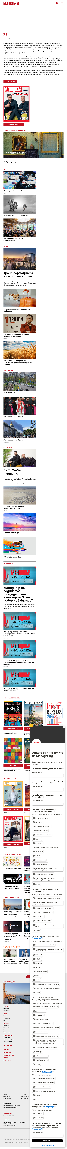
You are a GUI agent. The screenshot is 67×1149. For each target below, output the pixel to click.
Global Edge (8, 371)
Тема (5, 169)
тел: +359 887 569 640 (9, 1125)
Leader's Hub (8, 563)
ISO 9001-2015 (25, 1096)
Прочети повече (10, 81)
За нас (5, 1094)
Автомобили (6, 941)
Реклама (23, 1094)
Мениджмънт (8, 1035)
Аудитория (6, 1096)
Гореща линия (8, 1055)
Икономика (6, 1032)
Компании (6, 1027)
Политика (6, 1008)
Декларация (24, 1098)
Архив (5, 1057)
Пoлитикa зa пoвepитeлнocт (11, 1105)
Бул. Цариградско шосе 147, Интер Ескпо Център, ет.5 (14, 1123)
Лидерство (6, 1037)
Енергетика (7, 1029)
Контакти (7, 1060)
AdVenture (7, 447)
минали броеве (9, 779)
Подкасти (7, 1052)
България (6, 1006)
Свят (5, 1014)
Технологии (7, 1045)
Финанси (6, 1025)
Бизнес (6, 246)
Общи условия (7, 1103)
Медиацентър (7, 1098)
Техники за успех (8, 1039)
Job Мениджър (7, 1041)
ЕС (4, 1020)
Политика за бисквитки (10, 1107)
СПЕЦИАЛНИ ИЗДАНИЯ (11, 698)
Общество (6, 1010)
